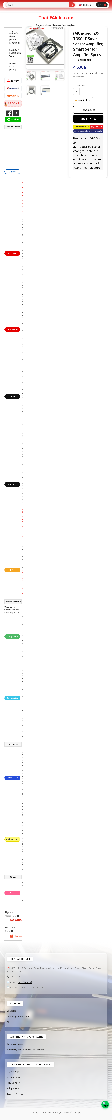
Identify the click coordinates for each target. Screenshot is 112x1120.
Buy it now (88, 119)
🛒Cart (101, 5)
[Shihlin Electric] (13, 88)
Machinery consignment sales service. (25, 1049)
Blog (9, 1022)
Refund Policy (13, 1082)
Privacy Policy (13, 1077)
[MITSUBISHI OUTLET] (13, 80)
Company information (18, 1016)
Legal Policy (13, 1071)
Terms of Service (15, 1094)
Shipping (89, 73)
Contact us (12, 1010)
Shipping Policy (14, 1088)
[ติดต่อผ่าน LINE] (105, 1104)
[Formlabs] (13, 96)
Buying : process (15, 1044)
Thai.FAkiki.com (45, 1112)
